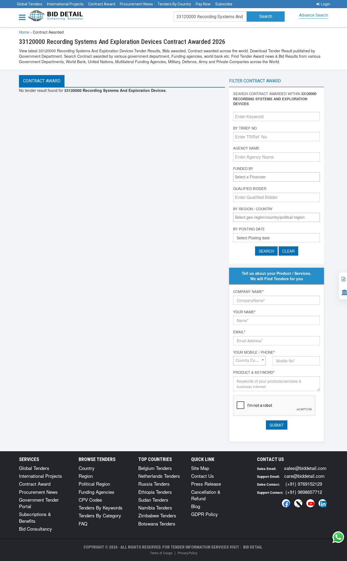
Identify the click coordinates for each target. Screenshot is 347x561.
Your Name (244, 311)
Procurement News (136, 4)
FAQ (83, 523)
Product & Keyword (253, 372)
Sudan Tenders (153, 499)
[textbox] (278, 176)
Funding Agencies (96, 491)
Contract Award (101, 4)
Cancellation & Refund (205, 495)
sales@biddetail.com (305, 468)
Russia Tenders (154, 483)
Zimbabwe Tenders (157, 515)
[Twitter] (298, 503)
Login (325, 4)
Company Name (248, 291)
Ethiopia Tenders (155, 491)
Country (87, 468)
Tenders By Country (174, 4)
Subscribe (223, 4)
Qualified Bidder (249, 188)
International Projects (65, 4)
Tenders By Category (100, 515)
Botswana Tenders (156, 523)
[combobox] (276, 177)
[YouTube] (310, 503)
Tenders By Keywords (101, 507)
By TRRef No (245, 128)
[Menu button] (23, 17)
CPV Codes (90, 499)
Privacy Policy (187, 553)
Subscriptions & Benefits (35, 517)
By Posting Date (249, 229)
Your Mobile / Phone (254, 352)
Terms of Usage (161, 553)
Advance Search (313, 15)
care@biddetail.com (304, 475)
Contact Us (202, 475)
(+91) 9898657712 (303, 491)
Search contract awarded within (274, 98)
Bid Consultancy (35, 528)
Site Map (200, 468)
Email (239, 332)
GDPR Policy (204, 514)
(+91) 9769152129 (303, 483)
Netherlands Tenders (159, 475)
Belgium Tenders (155, 468)
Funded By (243, 168)
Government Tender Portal (39, 503)
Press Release (206, 483)
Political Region (94, 483)
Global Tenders (29, 4)
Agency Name (246, 148)
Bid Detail (252, 547)
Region (86, 475)
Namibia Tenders (155, 507)
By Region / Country (253, 209)
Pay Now (203, 4)
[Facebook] (286, 503)
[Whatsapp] (338, 537)
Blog (195, 506)
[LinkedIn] (323, 503)
